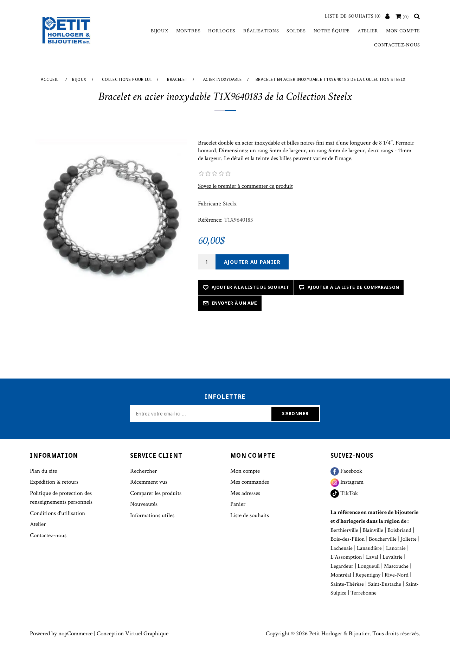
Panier (237, 504)
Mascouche (396, 566)
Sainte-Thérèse (347, 584)
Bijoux (159, 31)
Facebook (350, 471)
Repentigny (367, 575)
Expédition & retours (54, 482)
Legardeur (341, 566)
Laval (372, 557)
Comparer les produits (155, 493)
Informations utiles (152, 515)
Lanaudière (369, 548)
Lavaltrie (392, 557)
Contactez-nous (397, 45)
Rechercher (143, 471)
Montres (188, 31)
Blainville (372, 530)
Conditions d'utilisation (57, 513)
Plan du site (43, 471)
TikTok (348, 493)
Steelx (230, 204)
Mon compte (403, 31)
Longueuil (369, 566)
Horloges (222, 31)
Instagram (351, 482)
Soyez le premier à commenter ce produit (245, 186)
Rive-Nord (397, 575)
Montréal (340, 575)
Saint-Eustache (384, 584)
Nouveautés (144, 504)
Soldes (296, 31)
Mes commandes (249, 482)
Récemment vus (148, 482)
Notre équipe (332, 31)
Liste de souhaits (249, 515)
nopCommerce (75, 633)
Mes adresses (245, 493)
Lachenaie (341, 548)
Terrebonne (364, 593)
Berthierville (344, 530)
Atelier (368, 31)
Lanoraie (396, 548)
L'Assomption (346, 557)
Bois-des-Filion (347, 539)
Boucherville (383, 539)
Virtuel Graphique (146, 633)
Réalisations (261, 31)
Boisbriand (399, 530)
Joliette (409, 539)
